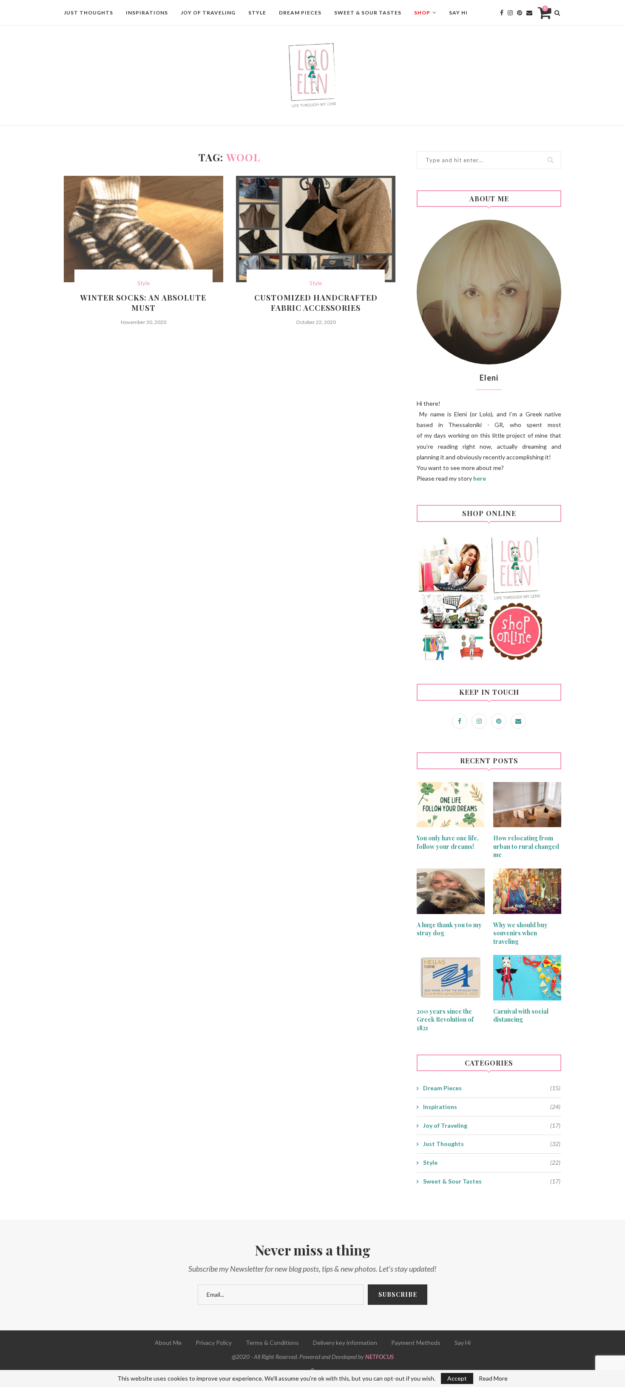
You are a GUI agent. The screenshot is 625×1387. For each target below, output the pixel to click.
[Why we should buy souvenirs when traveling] (527, 891)
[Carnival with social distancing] (527, 977)
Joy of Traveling (208, 12)
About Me (168, 1342)
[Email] (529, 12)
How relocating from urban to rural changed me (526, 846)
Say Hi (458, 12)
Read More (493, 1378)
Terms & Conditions (272, 1342)
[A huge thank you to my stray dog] (451, 891)
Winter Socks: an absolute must (143, 302)
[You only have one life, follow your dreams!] (451, 805)
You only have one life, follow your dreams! (448, 842)
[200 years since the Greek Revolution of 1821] (451, 977)
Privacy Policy (214, 1342)
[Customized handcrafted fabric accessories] (315, 229)
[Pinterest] (519, 12)
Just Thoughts (88, 12)
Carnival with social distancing (520, 1015)
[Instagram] (510, 12)
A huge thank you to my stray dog (449, 929)
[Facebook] (501, 12)
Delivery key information (345, 1342)
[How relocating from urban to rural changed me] (527, 805)
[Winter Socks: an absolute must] (143, 229)
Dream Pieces (300, 12)
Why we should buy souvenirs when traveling (520, 933)
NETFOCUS (379, 1356)
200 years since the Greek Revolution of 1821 (445, 1019)
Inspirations (147, 12)
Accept (457, 1378)
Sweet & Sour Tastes (367, 12)
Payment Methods (415, 1342)
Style (257, 12)
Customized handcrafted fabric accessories (316, 302)
